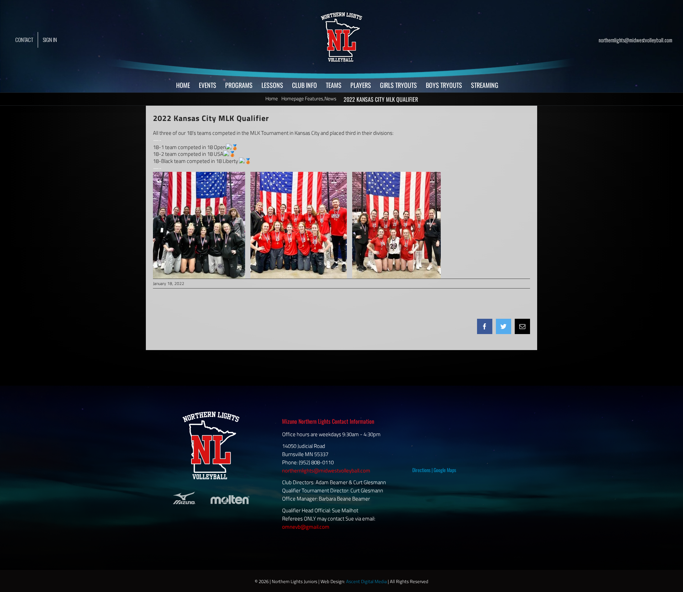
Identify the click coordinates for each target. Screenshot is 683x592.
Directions (421, 470)
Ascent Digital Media (366, 581)
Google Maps (445, 470)
